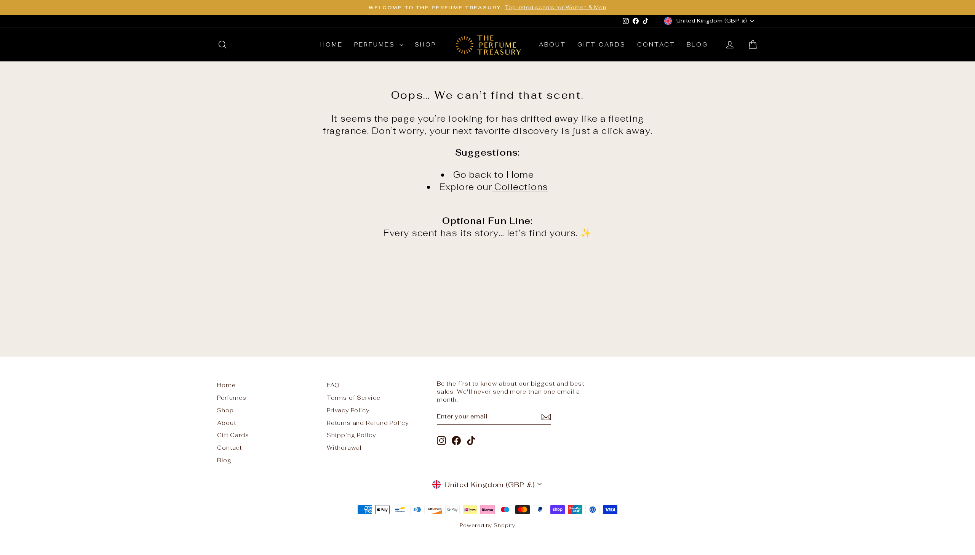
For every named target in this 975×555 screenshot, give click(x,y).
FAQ (333, 385)
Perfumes (376, 44)
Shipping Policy (351, 435)
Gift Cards (601, 44)
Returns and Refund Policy (368, 422)
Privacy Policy (348, 410)
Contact (656, 44)
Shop (425, 44)
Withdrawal (344, 447)
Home (331, 44)
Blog (697, 44)
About (552, 44)
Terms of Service (353, 397)
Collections (520, 187)
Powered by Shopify (487, 525)
